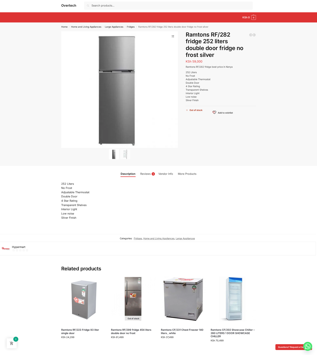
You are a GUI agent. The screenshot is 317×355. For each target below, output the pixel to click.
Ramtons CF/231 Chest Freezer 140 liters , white (182, 331)
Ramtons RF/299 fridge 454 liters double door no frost (131, 331)
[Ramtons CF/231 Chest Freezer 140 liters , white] (183, 299)
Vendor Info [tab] (165, 173)
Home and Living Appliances (86, 26)
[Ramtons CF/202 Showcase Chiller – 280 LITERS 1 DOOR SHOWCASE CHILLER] (233, 299)
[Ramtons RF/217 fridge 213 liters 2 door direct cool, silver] (250, 35)
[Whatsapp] (307, 346)
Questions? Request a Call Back (293, 347)
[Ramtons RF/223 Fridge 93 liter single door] (83, 299)
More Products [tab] (187, 173)
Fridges (131, 26)
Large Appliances (114, 26)
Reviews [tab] (147, 173)
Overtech (68, 5)
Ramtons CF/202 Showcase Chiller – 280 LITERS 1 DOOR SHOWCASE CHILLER (233, 333)
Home (64, 26)
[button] (249, 17)
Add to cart (83, 345)
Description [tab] (128, 173)
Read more (133, 345)
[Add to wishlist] (101, 280)
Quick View (67, 325)
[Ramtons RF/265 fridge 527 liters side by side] (254, 35)
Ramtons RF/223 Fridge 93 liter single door (80, 331)
